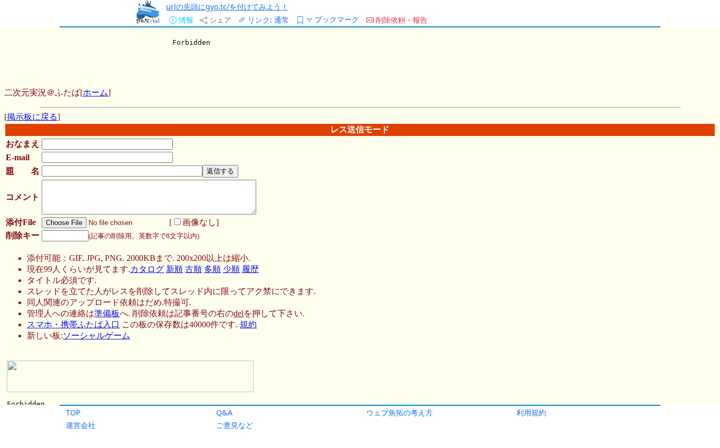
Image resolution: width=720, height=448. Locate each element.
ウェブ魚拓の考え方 (399, 412)
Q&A (224, 412)
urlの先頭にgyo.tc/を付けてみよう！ (227, 7)
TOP (73, 412)
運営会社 (80, 425)
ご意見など (234, 425)
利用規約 (531, 412)
